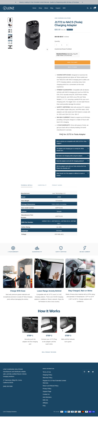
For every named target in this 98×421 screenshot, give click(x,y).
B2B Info (45, 400)
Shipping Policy (47, 375)
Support (58, 8)
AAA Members (47, 397)
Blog (51, 8)
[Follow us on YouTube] (89, 372)
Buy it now (72, 67)
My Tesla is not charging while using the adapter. (70, 155)
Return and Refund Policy (50, 386)
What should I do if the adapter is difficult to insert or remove (71, 174)
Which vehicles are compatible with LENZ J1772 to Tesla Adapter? (71, 142)
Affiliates (45, 403)
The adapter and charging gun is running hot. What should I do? (70, 149)
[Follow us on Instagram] (84, 372)
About (46, 8)
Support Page (47, 391)
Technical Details (26, 185)
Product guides (57, 185)
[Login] (91, 8)
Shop (40, 8)
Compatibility (42, 185)
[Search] (87, 8)
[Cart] (94, 8)
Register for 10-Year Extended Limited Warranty (54, 382)
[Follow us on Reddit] (93, 372)
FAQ (44, 405)
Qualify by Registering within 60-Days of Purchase (64, 2)
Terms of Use (47, 372)
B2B (64, 8)
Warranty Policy (47, 377)
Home (34, 8)
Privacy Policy (47, 388)
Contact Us (46, 394)
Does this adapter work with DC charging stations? (70, 161)
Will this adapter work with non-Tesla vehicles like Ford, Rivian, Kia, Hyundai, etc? (71, 167)
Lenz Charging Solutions (63, 18)
